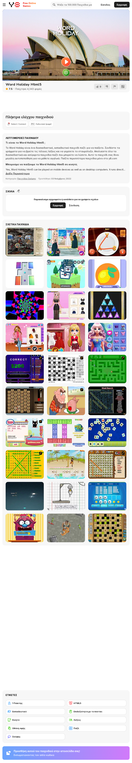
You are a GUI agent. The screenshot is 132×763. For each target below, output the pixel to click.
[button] (18, 173)
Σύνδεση (74, 205)
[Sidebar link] (4, 4)
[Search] (54, 5)
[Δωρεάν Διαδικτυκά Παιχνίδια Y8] (14, 4)
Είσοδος (105, 4)
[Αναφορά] (114, 86)
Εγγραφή (122, 4)
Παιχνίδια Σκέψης (26, 178)
